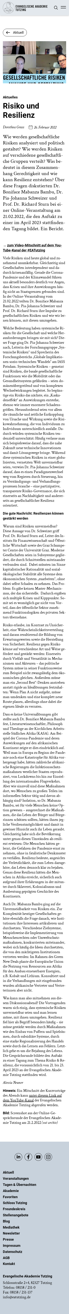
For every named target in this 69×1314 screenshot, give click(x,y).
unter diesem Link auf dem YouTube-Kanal (32, 1098)
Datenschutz (12, 1252)
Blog (6, 1221)
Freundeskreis (14, 1209)
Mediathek (11, 1227)
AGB (6, 1258)
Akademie (11, 1191)
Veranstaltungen (16, 1178)
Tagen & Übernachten (19, 1185)
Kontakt (9, 1264)
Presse (8, 1239)
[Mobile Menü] (63, 8)
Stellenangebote (15, 1215)
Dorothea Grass (13, 127)
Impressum (12, 1246)
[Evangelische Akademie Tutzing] (25, 13)
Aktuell (8, 1172)
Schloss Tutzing (15, 1203)
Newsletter (11, 1233)
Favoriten (10, 1197)
